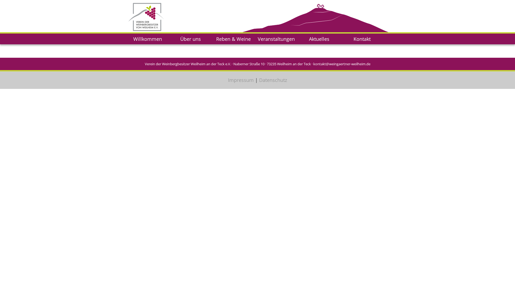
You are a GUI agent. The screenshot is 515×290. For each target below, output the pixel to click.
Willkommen (147, 39)
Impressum (241, 80)
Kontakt (362, 39)
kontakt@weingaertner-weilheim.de (341, 63)
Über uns (190, 39)
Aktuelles (319, 39)
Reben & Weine (233, 39)
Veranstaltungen (276, 39)
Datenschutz (273, 80)
